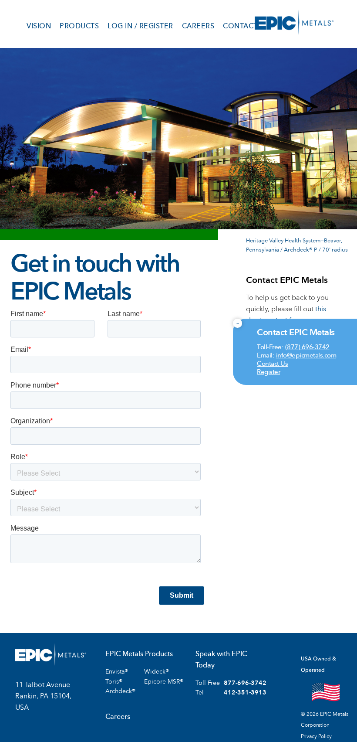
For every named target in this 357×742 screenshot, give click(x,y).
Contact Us (272, 363)
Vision (39, 26)
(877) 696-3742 (307, 347)
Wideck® (156, 671)
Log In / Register (140, 26)
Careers (198, 26)
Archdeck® (120, 691)
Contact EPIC (246, 354)
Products (79, 26)
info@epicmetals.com (306, 355)
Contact (240, 26)
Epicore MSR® (163, 681)
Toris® (113, 681)
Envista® (116, 671)
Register (268, 372)
